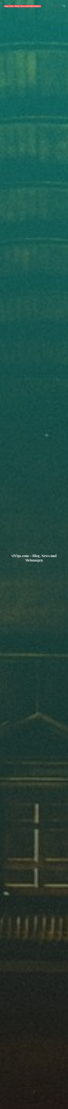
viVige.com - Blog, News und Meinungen (22, 6)
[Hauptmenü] (63, 6)
